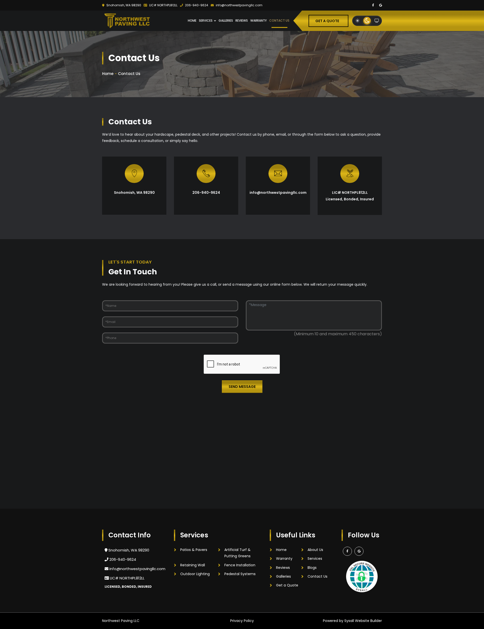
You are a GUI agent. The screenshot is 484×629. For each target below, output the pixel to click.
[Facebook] (347, 551)
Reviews (241, 20)
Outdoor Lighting (195, 573)
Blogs (312, 567)
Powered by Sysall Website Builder (352, 620)
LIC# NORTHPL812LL (162, 5)
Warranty (258, 20)
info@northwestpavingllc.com (238, 5)
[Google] (359, 551)
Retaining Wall (192, 565)
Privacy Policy (242, 620)
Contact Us (279, 20)
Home (192, 20)
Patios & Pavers (193, 549)
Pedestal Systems (240, 573)
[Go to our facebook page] (373, 5)
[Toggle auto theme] (376, 20)
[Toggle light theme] (357, 20)
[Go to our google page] (380, 5)
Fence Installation (239, 565)
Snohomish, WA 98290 (123, 5)
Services (206, 20)
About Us (315, 549)
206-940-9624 (196, 5)
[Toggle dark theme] (367, 20)
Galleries (226, 20)
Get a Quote (327, 20)
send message (242, 386)
